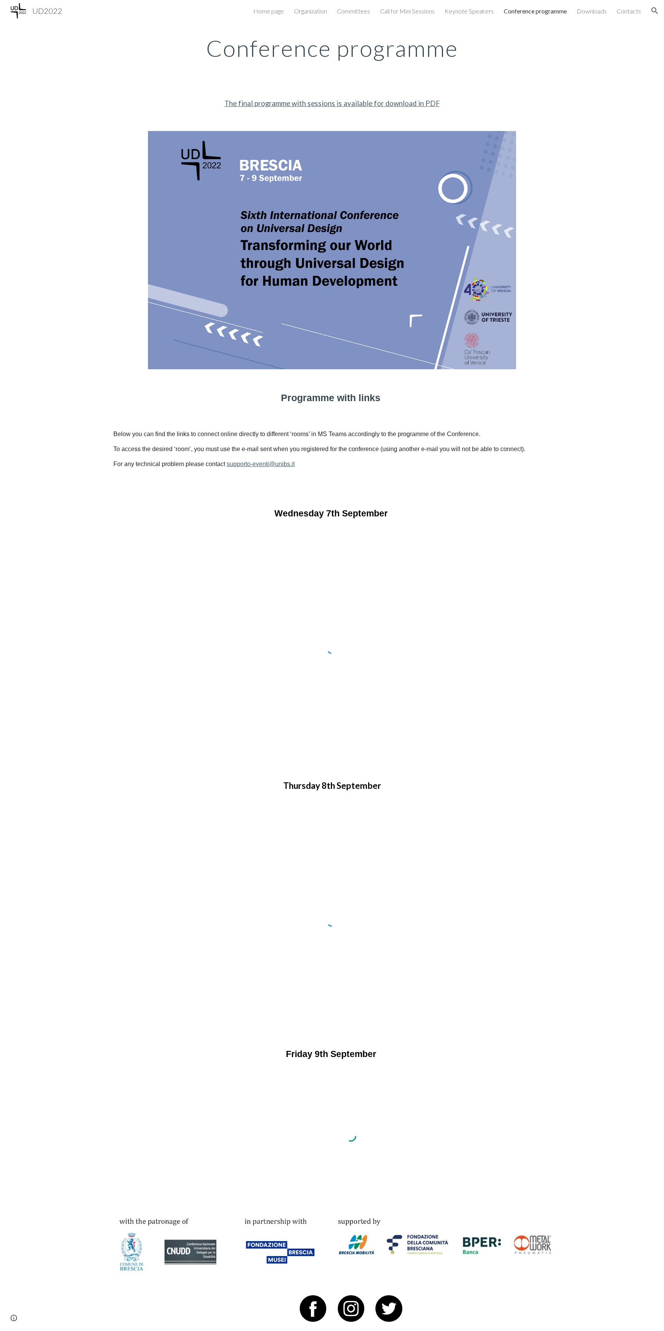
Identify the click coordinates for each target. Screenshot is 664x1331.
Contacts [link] (629, 11)
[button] (655, 11)
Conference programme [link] (535, 11)
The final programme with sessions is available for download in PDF (332, 103)
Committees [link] (353, 11)
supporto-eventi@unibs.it (261, 464)
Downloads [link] (592, 11)
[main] (332, 48)
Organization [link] (310, 11)
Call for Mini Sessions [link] (407, 11)
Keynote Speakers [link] (469, 11)
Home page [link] (268, 11)
